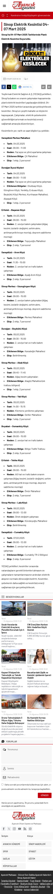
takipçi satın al (46, 883)
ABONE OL (27, 87)
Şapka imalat (22, 880)
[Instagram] (14, 829)
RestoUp (8, 886)
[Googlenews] (30, 829)
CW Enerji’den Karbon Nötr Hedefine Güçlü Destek (37, 627)
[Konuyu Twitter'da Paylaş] (9, 87)
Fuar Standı (35, 880)
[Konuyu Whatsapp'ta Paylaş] (14, 87)
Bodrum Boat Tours (29, 883)
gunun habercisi (31, 889)
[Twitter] (9, 829)
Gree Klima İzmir (21, 886)
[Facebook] (3, 829)
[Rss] (25, 829)
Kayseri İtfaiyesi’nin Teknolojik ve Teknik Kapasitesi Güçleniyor (11, 675)
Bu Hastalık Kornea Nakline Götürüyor (36, 719)
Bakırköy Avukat (38, 886)
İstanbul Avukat (8, 880)
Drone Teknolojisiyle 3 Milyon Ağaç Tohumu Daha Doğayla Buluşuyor (12, 720)
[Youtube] (19, 829)
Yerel (3, 618)
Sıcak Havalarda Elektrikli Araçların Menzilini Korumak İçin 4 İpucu (12, 628)
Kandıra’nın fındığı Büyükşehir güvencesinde (30, 15)
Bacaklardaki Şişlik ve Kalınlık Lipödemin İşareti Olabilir (39, 675)
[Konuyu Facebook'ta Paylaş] (3, 87)
